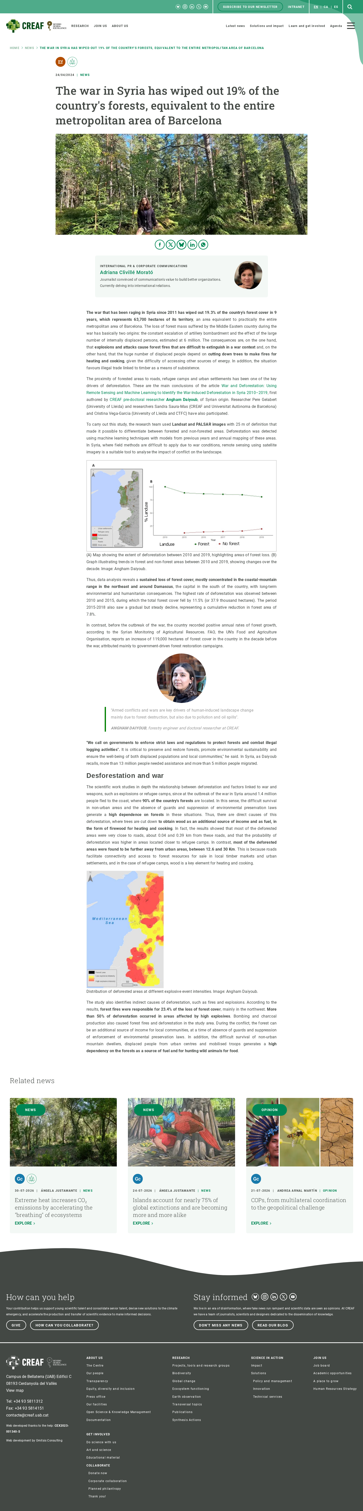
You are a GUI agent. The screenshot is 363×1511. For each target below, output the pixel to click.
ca (326, 7)
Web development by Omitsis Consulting (34, 1440)
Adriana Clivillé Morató (126, 272)
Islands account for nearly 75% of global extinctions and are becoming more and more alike (180, 1207)
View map (15, 1390)
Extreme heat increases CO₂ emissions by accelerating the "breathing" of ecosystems (54, 1207)
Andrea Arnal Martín (297, 1190)
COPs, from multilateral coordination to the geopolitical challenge (298, 1203)
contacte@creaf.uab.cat (27, 1415)
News (29, 48)
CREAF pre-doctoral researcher (154, 399)
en (316, 7)
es (336, 7)
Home (15, 48)
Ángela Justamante (59, 1190)
